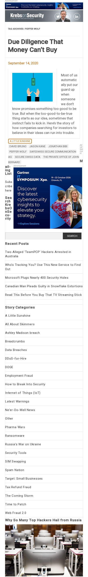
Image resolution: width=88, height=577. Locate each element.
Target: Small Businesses (24, 478)
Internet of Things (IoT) (23, 393)
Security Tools (16, 453)
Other (9, 418)
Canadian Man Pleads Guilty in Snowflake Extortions (44, 286)
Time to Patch (15, 504)
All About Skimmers (20, 324)
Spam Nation (14, 470)
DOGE (9, 367)
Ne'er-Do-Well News (20, 410)
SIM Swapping (15, 461)
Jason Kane (37, 146)
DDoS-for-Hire (15, 358)
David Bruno (17, 146)
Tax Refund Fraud (18, 487)
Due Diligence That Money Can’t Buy (35, 45)
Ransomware (15, 436)
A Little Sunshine (20, 141)
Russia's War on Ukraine (23, 444)
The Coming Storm (19, 496)
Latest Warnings (17, 401)
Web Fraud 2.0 (15, 513)
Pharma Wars (15, 427)
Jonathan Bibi (58, 146)
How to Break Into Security (25, 384)
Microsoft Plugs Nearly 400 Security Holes (37, 278)
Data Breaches (16, 350)
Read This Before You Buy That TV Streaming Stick (43, 295)
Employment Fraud (19, 376)
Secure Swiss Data (27, 156)
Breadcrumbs (15, 341)
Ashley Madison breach (22, 333)
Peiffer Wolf (18, 151)
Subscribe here (8, 186)
